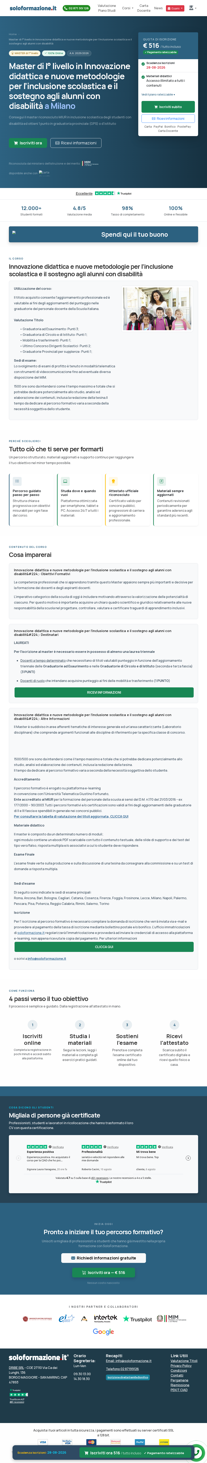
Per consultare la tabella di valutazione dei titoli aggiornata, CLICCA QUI (71, 816)
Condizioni (179, 1370)
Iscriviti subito (170, 107)
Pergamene (179, 1380)
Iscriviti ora (31, 143)
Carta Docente (144, 8)
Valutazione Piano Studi (107, 8)
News (158, 8)
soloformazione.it (31, 933)
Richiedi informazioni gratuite (106, 1258)
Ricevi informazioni (78, 143)
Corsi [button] (126, 8)
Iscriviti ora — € (106, 1272)
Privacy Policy (181, 1365)
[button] (193, 8)
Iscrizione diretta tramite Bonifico (128, 1377)
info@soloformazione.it (47, 958)
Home (13, 34)
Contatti (177, 1375)
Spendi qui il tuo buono (134, 234)
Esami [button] (175, 8)
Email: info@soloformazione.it (129, 1361)
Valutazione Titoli (184, 1361)
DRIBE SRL (16, 1367)
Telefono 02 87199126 (122, 1369)
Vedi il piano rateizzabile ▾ (158, 94)
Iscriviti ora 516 (137, 1453)
